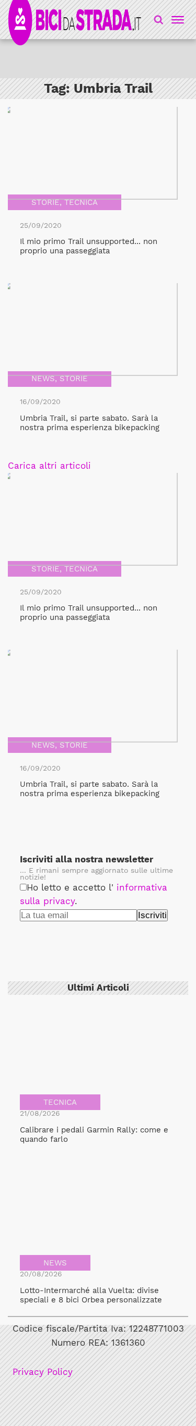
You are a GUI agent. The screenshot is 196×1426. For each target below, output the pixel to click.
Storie (45, 202)
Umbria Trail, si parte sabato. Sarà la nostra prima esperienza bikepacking (89, 422)
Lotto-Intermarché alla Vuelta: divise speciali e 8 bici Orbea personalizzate (91, 1295)
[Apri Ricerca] (159, 20)
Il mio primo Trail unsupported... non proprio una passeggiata (88, 246)
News (43, 378)
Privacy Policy (43, 1372)
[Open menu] (176, 20)
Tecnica (81, 202)
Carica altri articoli (49, 466)
